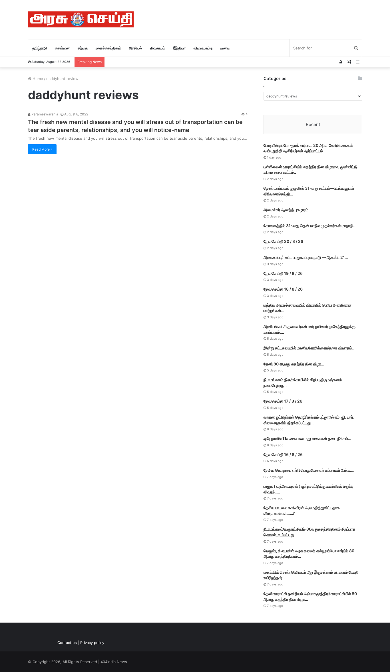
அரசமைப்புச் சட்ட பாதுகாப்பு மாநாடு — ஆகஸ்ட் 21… (306, 257)
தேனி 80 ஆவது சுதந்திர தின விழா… (294, 363)
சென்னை (62, 48)
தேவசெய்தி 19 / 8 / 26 (283, 273)
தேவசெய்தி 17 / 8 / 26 (283, 401)
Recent (313, 124)
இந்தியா (179, 48)
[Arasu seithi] (81, 19)
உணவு (225, 48)
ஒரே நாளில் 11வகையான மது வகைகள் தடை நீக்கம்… (307, 438)
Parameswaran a (44, 114)
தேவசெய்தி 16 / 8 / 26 (283, 454)
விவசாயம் (157, 48)
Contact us (67, 642)
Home (37, 78)
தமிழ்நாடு (39, 48)
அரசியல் (135, 48)
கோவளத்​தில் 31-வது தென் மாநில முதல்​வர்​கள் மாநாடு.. (309, 225)
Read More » (42, 149)
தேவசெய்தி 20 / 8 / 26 (283, 241)
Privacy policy (92, 642)
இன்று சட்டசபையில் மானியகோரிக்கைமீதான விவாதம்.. (309, 347)
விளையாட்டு (203, 48)
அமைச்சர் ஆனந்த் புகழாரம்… (287, 209)
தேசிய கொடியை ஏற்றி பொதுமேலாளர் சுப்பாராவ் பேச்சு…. (309, 470)
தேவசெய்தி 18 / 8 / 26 (283, 289)
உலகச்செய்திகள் (108, 48)
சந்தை (83, 48)
